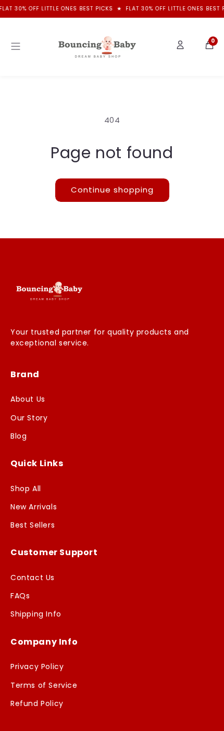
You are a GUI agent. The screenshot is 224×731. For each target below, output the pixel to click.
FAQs (20, 596)
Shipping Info (35, 614)
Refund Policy (37, 703)
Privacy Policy (37, 666)
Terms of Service (44, 685)
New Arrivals (33, 507)
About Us (27, 399)
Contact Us (32, 577)
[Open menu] (15, 47)
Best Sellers (32, 525)
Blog (18, 436)
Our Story (28, 418)
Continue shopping (112, 189)
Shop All (25, 488)
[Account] (180, 46)
